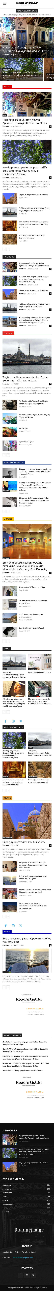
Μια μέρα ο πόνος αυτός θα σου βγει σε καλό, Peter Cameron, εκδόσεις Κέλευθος (39, 701)
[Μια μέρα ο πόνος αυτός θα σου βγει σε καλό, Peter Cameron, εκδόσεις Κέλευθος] (39, 689)
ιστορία (5, 776)
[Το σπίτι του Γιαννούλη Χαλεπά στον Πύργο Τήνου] (10, 604)
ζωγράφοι (6, 558)
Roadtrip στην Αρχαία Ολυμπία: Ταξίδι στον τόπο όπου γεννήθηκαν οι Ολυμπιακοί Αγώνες (25, 170)
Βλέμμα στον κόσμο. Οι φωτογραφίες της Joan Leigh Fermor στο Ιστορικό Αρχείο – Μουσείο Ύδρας (35, 471)
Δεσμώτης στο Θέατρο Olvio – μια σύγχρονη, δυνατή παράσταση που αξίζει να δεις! (33, 865)
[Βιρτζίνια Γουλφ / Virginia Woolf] (10, 632)
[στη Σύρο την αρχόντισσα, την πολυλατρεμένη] (10, 618)
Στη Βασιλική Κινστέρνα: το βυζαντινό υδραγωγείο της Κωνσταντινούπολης (13, 782)
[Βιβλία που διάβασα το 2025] (39, 662)
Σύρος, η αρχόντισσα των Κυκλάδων (33, 194)
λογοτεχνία (32, 669)
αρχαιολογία (7, 69)
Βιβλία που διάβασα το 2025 (39, 672)
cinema (5, 972)
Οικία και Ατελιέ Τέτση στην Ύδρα (32, 587)
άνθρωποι (6, 490)
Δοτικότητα (23, 428)
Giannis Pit (7, 1049)
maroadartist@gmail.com (23, 1258)
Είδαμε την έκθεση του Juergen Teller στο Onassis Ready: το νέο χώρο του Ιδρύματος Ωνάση (34, 500)
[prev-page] (4, 249)
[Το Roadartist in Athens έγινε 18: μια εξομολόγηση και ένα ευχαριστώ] (10, 405)
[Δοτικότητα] (10, 432)
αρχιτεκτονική (7, 837)
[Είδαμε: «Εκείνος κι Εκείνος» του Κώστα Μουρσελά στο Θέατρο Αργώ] (10, 893)
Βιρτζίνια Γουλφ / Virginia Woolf (31, 628)
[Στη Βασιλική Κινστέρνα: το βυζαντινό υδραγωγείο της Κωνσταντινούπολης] (10, 226)
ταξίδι (5, 44)
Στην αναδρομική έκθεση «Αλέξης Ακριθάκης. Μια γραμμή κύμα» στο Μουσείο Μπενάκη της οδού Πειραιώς (25, 566)
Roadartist (6, 126)
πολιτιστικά (6, 506)
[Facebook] (6, 721)
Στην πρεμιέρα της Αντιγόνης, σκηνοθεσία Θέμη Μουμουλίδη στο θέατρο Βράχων (33, 905)
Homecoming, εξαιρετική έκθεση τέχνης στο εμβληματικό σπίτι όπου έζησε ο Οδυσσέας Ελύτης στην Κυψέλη (34, 320)
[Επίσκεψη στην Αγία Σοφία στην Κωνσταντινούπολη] (10, 239)
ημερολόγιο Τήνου (26, 442)
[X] (21, 721)
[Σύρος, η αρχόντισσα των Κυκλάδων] (10, 198)
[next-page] (8, 249)
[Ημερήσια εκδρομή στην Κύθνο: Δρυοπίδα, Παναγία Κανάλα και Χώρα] (27, 37)
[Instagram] (13, 721)
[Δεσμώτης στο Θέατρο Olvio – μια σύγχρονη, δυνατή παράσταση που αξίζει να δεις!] (10, 866)
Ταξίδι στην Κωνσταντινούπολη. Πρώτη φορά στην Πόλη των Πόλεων (14, 674)
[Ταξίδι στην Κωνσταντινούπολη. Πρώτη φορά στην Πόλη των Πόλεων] (10, 212)
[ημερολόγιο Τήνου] (10, 446)
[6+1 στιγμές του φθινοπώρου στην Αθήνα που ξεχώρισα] (10, 880)
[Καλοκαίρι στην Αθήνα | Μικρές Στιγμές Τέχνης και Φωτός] (10, 418)
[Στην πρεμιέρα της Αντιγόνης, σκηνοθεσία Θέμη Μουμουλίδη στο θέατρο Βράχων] (10, 907)
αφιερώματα (6, 477)
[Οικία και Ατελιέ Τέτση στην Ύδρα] (10, 591)
